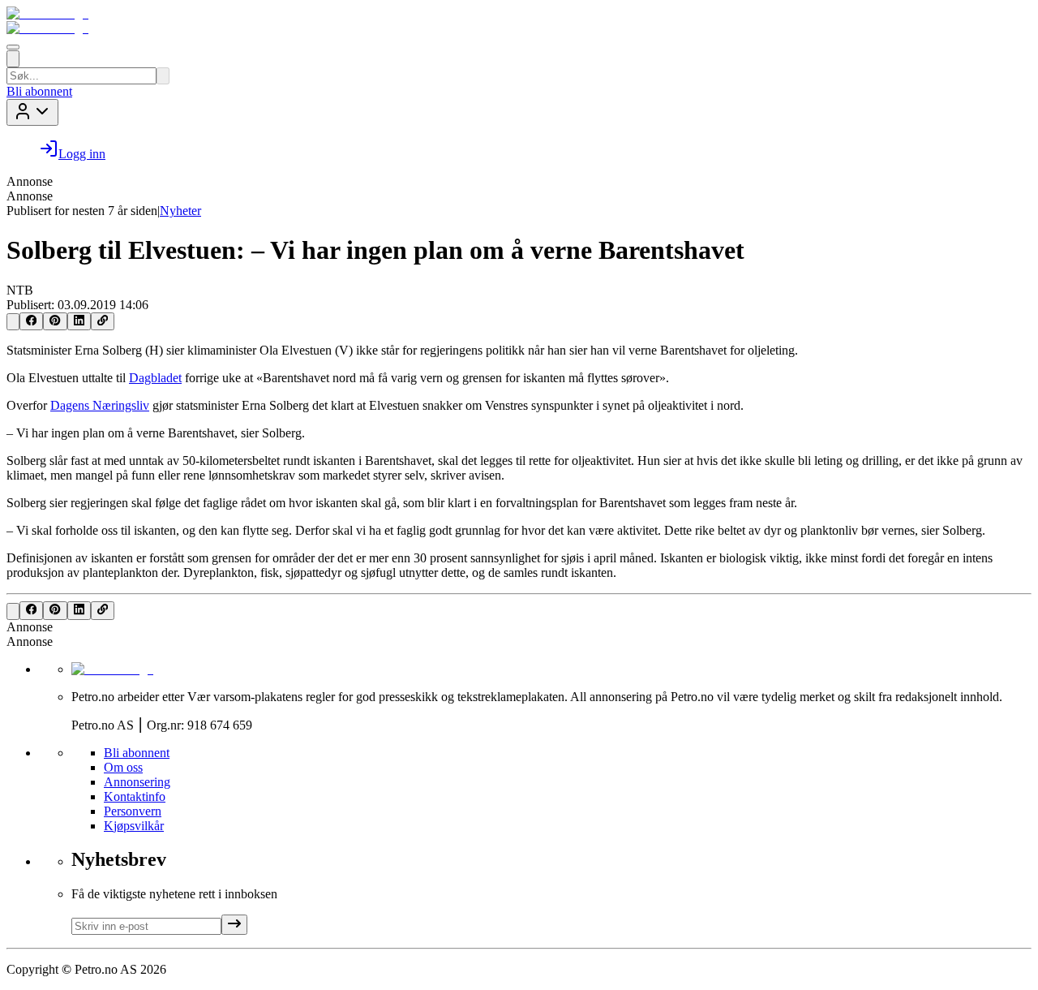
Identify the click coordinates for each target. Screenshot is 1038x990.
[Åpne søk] (12, 58)
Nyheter (180, 210)
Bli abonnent (39, 91)
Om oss (123, 767)
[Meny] (12, 47)
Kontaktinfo (134, 796)
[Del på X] (12, 321)
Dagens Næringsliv (99, 405)
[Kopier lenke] (102, 321)
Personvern (132, 811)
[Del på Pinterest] (54, 321)
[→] (234, 925)
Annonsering (137, 782)
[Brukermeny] (32, 112)
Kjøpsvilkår (134, 826)
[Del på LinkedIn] (79, 321)
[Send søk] (163, 75)
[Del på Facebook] (31, 321)
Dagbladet (155, 378)
